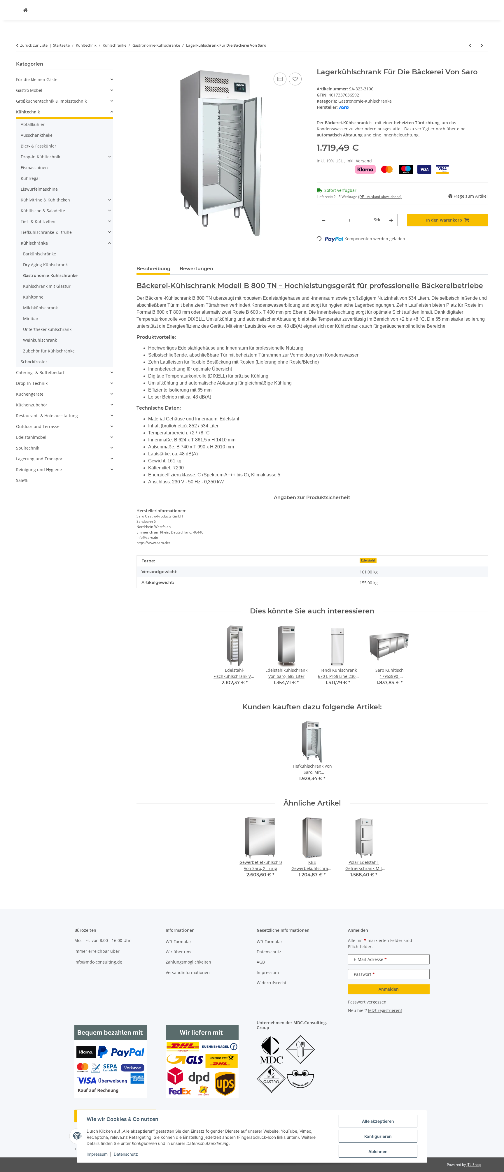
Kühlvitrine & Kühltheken (45, 200)
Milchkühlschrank (40, 307)
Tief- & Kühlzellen (38, 221)
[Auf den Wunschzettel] (295, 79)
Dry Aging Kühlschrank (45, 264)
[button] (64, 79)
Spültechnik (27, 448)
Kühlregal (30, 178)
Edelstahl (368, 560)
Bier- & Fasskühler (38, 146)
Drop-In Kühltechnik (40, 156)
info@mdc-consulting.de (98, 962)
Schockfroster (34, 361)
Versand (364, 161)
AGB (261, 962)
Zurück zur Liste (34, 45)
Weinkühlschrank (40, 340)
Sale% (22, 480)
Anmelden (389, 989)
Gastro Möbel (29, 90)
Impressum (97, 1154)
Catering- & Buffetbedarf (40, 372)
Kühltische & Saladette (43, 210)
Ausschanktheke (36, 135)
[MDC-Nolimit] (25, 10)
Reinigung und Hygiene (39, 469)
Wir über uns (178, 952)
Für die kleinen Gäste (36, 79)
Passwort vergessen (367, 1002)
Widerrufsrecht (271, 982)
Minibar (30, 318)
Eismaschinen (34, 167)
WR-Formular (178, 941)
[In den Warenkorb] (141, 65)
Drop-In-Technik (32, 383)
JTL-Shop (474, 1164)
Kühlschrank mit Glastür (47, 286)
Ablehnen (378, 1151)
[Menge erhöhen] (391, 220)
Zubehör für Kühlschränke (49, 351)
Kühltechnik (28, 112)
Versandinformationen (188, 972)
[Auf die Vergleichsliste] (280, 79)
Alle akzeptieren (378, 1121)
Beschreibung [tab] (153, 268)
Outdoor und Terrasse (38, 426)
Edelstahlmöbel (31, 437)
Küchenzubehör (31, 405)
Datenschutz (126, 1154)
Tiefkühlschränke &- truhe (46, 232)
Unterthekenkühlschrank (47, 329)
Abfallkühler (33, 124)
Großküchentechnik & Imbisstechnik (51, 101)
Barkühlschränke (39, 254)
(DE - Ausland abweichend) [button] (380, 196)
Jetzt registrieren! (385, 1010)
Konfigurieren (378, 1136)
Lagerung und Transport (40, 459)
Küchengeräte (29, 394)
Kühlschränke (34, 243)
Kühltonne (33, 297)
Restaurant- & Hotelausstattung (47, 415)
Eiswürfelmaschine (39, 189)
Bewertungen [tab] (196, 268)
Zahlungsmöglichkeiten (188, 962)
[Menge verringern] (323, 220)
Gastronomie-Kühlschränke (365, 101)
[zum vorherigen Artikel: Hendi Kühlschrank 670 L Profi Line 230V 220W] (470, 45)
